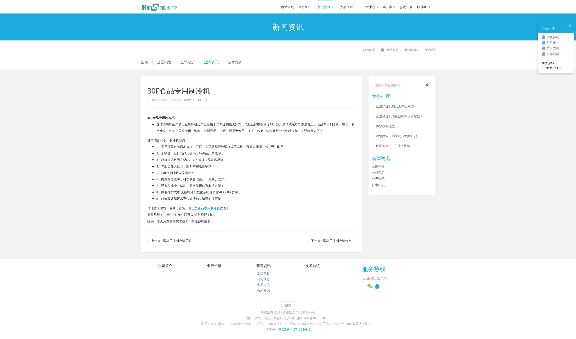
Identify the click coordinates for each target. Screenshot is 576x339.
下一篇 (331, 241)
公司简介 (304, 7)
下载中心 (369, 7)
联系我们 (423, 7)
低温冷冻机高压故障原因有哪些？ (399, 116)
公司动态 (188, 62)
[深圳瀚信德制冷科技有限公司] (159, 6)
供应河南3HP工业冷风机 (393, 146)
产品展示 (346, 7)
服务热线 (374, 269)
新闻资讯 (324, 7)
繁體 (288, 305)
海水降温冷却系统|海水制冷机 (397, 136)
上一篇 (171, 241)
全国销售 (164, 62)
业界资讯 (429, 50)
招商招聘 (406, 7)
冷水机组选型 (385, 126)
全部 (144, 62)
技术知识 (235, 62)
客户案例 (389, 7)
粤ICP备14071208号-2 (294, 329)
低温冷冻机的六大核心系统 (395, 106)
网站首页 (287, 7)
